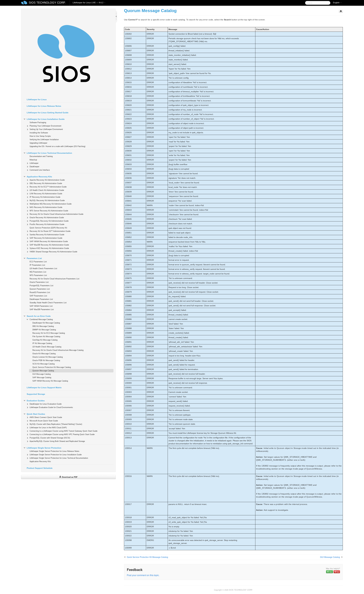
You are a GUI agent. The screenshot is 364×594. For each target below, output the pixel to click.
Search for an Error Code (39, 316)
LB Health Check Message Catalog (46, 347)
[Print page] (341, 11)
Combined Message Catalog (41, 319)
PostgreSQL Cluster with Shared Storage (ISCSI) (50, 438)
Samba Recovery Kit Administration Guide (47, 235)
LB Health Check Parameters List (43, 268)
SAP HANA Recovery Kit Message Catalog (50, 381)
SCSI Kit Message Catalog (43, 364)
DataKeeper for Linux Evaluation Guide (46, 404)
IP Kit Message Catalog (42, 343)
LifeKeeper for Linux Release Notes (44, 106)
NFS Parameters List (38, 275)
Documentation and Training (41, 156)
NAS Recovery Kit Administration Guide (46, 207)
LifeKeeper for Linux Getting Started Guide (47, 112)
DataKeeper (34, 167)
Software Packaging (38, 122)
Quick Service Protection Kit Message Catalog (51, 367)
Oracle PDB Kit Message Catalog (46, 360)
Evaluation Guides (36, 400)
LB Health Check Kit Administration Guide (47, 190)
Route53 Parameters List (40, 292)
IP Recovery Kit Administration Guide (45, 197)
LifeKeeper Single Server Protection (44, 448)
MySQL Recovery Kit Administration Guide (47, 200)
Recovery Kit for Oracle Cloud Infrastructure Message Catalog (57, 350)
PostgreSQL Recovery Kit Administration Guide (49, 221)
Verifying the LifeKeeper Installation (44, 139)
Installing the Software (39, 133)
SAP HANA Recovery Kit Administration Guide (49, 241)
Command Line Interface (40, 170)
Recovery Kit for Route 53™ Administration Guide (50, 231)
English (336, 2)
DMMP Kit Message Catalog (44, 330)
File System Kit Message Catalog (46, 336)
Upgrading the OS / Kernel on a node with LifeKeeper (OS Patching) (57, 146)
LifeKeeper (34, 163)
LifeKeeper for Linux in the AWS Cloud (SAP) (48, 428)
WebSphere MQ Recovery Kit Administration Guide (51, 204)
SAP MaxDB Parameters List (42, 309)
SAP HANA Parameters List (41, 306)
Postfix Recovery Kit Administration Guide (47, 224)
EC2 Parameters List (38, 262)
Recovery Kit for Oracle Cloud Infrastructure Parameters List (54, 279)
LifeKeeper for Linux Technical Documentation (49, 153)
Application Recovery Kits (39, 176)
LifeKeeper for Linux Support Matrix (44, 387)
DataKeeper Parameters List (41, 299)
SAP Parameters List (38, 296)
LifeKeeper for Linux (37, 99)
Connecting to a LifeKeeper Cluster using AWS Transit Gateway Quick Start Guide (63, 431)
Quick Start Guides (36, 414)
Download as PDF (69, 477)
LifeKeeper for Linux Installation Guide (46, 119)
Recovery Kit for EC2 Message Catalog (48, 333)
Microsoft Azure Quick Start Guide (44, 421)
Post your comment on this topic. (143, 575)
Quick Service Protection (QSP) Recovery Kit (48, 228)
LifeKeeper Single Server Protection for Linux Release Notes (54, 451)
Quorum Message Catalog (43, 371)
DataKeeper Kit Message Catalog (46, 323)
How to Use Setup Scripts (40, 136)
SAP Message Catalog (41, 377)
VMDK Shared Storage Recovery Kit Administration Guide (53, 252)
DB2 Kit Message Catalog (43, 326)
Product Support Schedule (39, 468)
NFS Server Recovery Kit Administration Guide (49, 211)
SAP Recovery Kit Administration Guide (46, 238)
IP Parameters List (37, 265)
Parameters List (34, 258)
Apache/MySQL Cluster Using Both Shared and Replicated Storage (57, 441)
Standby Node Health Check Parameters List (48, 303)
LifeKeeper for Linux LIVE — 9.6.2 (88, 2)
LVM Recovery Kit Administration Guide (46, 194)
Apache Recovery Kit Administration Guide (47, 180)
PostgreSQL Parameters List (41, 285)
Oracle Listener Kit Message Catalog (47, 357)
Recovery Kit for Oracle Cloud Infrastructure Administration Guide (56, 214)
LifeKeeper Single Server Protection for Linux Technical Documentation (59, 458)
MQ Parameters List (38, 272)
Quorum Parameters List (40, 289)
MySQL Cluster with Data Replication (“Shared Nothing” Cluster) (56, 424)
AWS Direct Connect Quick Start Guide (46, 417)
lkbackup (33, 160)
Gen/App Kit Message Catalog (44, 340)
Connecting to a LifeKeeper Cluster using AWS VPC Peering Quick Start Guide (62, 434)
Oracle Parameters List (39, 282)
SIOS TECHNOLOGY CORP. (47, 2)
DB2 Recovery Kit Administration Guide (46, 183)
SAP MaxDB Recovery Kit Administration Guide (49, 245)
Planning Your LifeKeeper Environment (45, 126)
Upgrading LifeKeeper (38, 143)
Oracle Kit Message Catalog (44, 354)
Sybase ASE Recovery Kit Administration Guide (49, 248)
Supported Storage (36, 394)
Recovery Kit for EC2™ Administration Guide (48, 187)
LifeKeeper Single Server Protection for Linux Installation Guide (56, 455)
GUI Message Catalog (41, 374)
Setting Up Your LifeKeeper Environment (46, 129)
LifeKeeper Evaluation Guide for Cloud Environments (51, 407)
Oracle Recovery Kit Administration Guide (47, 217)
